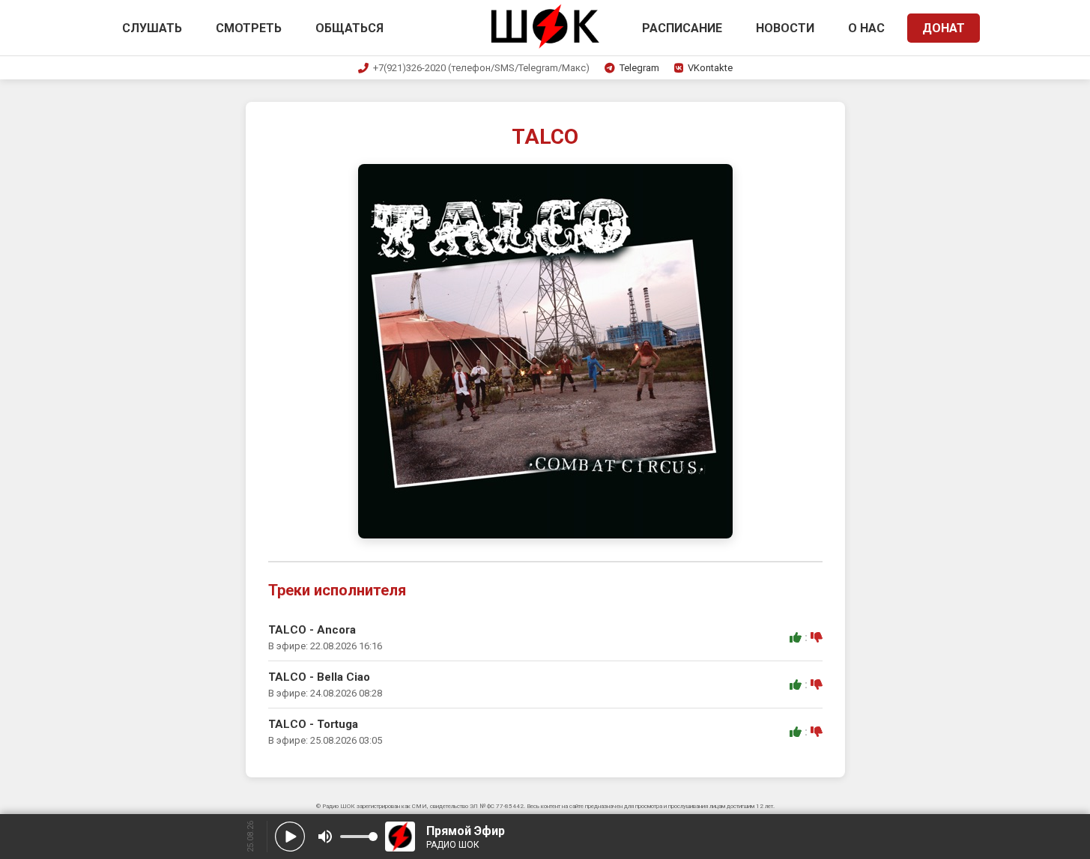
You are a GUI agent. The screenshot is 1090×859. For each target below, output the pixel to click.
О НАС (866, 28)
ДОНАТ (943, 28)
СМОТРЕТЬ (249, 28)
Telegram (639, 67)
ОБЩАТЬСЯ (349, 28)
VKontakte (710, 67)
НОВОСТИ (785, 28)
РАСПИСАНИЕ (682, 28)
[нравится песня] (796, 637)
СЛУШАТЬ (152, 28)
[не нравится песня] (817, 637)
